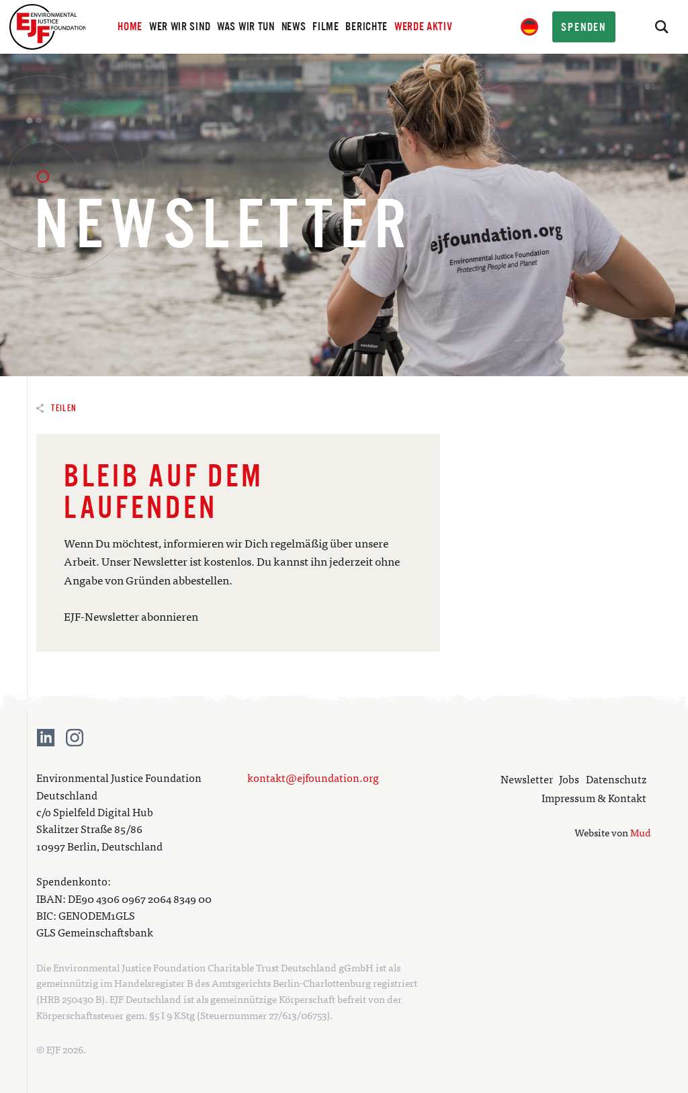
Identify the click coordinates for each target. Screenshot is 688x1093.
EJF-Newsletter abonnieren (131, 615)
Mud (640, 832)
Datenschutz (616, 778)
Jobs (569, 778)
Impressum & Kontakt (594, 797)
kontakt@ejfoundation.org (313, 777)
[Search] (661, 27)
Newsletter (527, 778)
